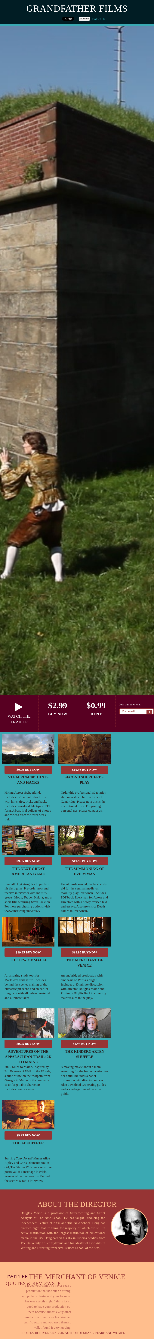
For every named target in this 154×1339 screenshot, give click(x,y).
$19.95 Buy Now (84, 769)
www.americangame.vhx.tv (22, 911)
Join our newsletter (130, 704)
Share (85, 18)
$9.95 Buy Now (28, 861)
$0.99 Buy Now (28, 769)
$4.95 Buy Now (84, 1044)
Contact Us (98, 19)
